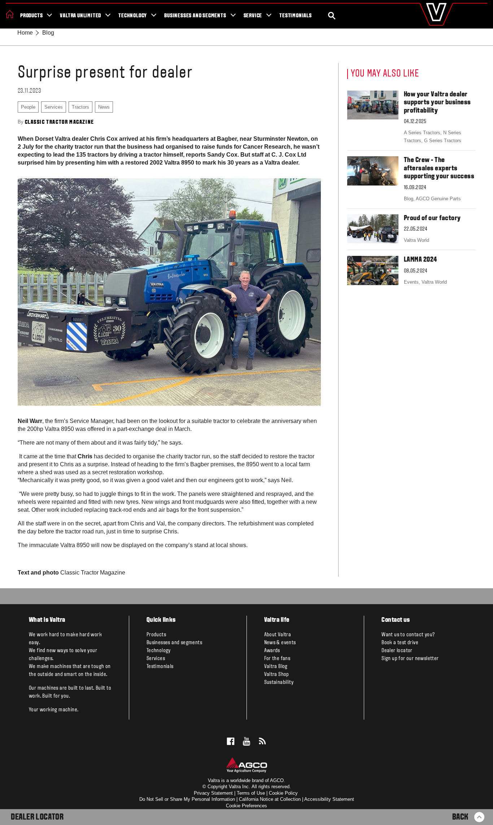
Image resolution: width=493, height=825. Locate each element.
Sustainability (279, 682)
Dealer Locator (37, 817)
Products (31, 15)
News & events (280, 642)
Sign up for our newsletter (410, 658)
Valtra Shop (276, 674)
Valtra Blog (276, 666)
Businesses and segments (195, 15)
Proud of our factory (432, 218)
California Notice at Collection (270, 799)
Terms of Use (251, 793)
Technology (132, 15)
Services (156, 658)
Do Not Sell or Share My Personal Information (187, 799)
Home (25, 33)
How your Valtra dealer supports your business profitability (437, 102)
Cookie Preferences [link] (246, 805)
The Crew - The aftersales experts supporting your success (439, 168)
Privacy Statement (213, 793)
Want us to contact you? (408, 634)
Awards (272, 650)
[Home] (10, 14)
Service (253, 15)
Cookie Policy (283, 793)
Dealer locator (397, 650)
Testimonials (295, 15)
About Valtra (277, 634)
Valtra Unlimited (80, 15)
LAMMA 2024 (420, 260)
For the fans (277, 658)
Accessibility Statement (329, 799)
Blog (48, 33)
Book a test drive (399, 642)
